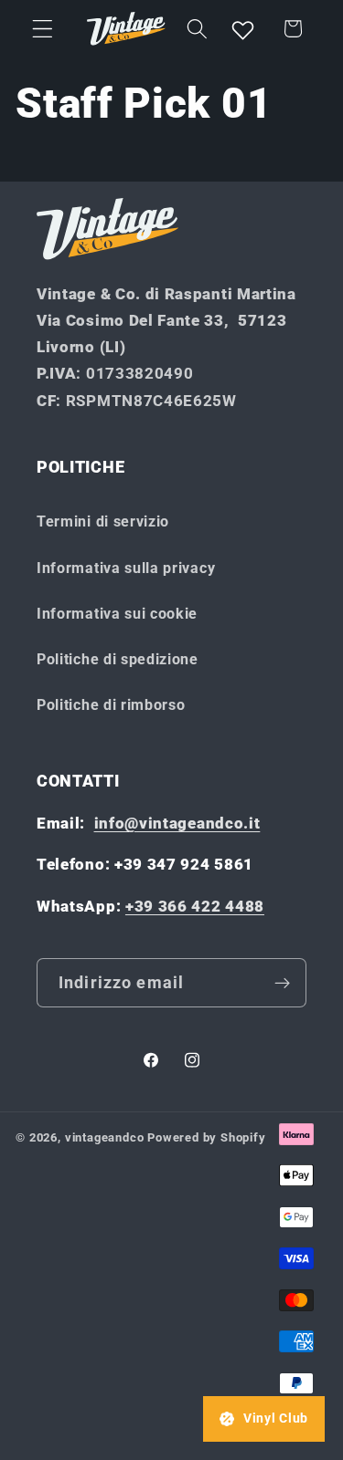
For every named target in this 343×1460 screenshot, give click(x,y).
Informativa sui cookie (117, 613)
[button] (42, 28)
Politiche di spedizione (117, 659)
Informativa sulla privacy (126, 568)
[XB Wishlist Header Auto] (243, 28)
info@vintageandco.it (177, 823)
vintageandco (105, 1137)
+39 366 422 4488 (194, 906)
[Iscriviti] (282, 982)
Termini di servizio (103, 521)
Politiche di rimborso (111, 705)
